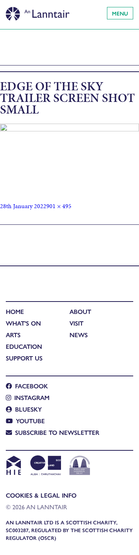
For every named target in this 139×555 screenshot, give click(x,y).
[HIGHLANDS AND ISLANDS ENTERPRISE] (13, 466)
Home (15, 311)
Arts (13, 334)
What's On (23, 323)
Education (24, 346)
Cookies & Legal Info (41, 495)
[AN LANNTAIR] (38, 12)
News (79, 334)
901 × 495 (58, 206)
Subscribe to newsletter (57, 432)
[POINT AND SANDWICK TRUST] (79, 466)
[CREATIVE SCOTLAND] (45, 466)
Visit (76, 323)
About (80, 311)
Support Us (24, 357)
